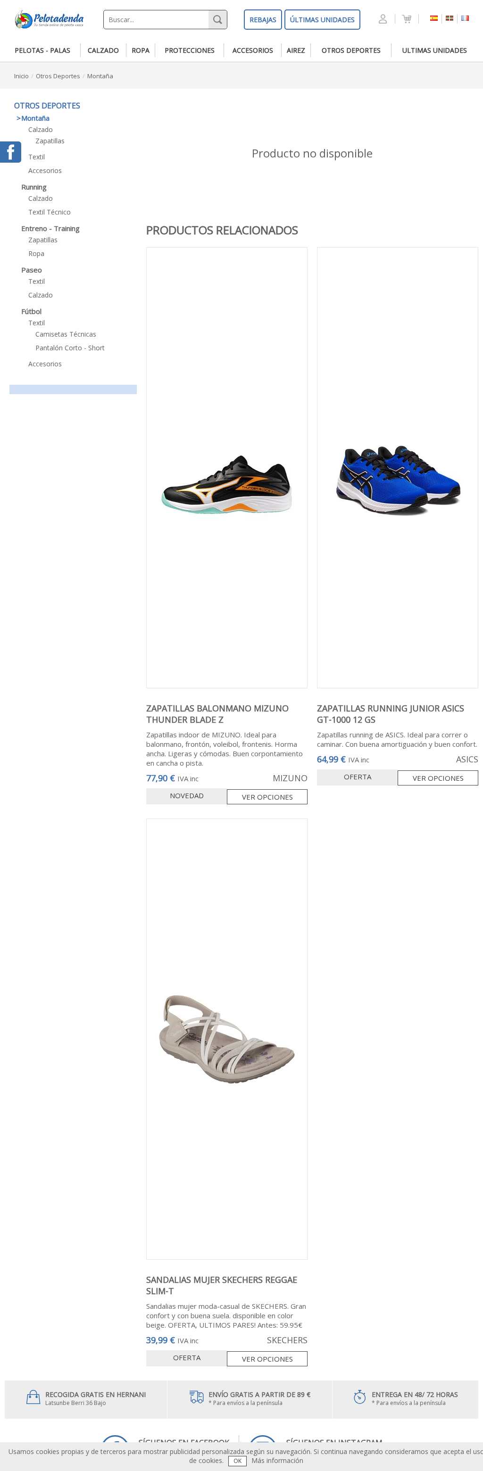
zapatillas (50, 140)
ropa (141, 50)
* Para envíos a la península (259, 1398)
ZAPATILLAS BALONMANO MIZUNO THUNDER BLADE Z (217, 713)
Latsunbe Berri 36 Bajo (95, 1398)
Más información (277, 1460)
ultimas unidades (434, 50)
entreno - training (50, 228)
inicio (21, 76)
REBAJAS (263, 19)
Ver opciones (267, 797)
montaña (100, 76)
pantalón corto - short (70, 347)
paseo (31, 269)
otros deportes (351, 50)
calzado (103, 50)
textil (36, 156)
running (34, 186)
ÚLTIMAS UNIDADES (322, 19)
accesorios (253, 50)
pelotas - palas (42, 50)
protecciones (190, 50)
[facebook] (10, 152)
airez (296, 50)
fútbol (31, 311)
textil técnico (49, 211)
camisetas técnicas (65, 334)
